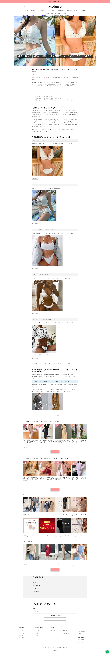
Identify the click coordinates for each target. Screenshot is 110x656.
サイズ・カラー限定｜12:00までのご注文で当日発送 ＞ (55, 1)
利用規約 (44, 647)
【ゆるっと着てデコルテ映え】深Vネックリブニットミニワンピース (46, 561)
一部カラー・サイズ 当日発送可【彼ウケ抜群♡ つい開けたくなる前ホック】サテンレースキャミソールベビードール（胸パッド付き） (30, 479)
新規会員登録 (66, 633)
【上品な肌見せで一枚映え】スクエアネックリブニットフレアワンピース (63, 561)
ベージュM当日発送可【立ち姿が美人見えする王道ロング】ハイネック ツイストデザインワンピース (62, 441)
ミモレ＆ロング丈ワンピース (62, 514)
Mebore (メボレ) (68, 376)
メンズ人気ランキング (38, 631)
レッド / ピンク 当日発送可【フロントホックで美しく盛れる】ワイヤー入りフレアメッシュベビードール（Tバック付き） (47, 478)
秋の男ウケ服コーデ (28, 514)
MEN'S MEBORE (38, 627)
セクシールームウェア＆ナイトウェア (78, 535)
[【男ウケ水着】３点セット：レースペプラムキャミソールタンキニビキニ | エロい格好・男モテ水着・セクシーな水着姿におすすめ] (44, 220)
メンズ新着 (36, 635)
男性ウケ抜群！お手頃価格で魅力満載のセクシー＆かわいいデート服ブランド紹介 (54, 100)
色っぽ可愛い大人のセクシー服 (78, 514)
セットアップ (36, 630)
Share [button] (34, 74)
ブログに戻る (55, 415)
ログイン (65, 631)
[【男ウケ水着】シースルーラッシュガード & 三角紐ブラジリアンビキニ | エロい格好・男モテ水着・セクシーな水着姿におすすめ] (44, 355)
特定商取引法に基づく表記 (62, 647)
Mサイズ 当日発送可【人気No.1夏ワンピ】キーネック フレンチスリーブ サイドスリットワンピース (47, 441)
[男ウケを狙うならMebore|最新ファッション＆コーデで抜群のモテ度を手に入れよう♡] (47, 410)
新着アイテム (21, 635)
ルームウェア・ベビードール (25, 633)
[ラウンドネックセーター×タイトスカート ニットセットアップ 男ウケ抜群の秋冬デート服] (38, 268)
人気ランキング (22, 631)
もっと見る (55, 451)
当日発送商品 (21, 637)
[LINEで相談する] (107, 651)
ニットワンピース (43, 514)
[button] (24, 6)
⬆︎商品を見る (35, 178)
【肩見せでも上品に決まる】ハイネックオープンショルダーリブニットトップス (30, 561)
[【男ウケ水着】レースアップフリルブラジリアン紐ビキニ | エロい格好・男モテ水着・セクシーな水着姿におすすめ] (47, 310)
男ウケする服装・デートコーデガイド (35, 15)
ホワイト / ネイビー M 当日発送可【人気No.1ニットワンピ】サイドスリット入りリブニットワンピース (79, 441)
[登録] (65, 619)
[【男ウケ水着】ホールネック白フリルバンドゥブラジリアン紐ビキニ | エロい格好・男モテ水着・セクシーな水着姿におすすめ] (47, 265)
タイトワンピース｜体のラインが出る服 (62, 535)
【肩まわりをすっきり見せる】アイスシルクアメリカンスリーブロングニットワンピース (79, 562)
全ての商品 (36, 633)
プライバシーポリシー (51, 647)
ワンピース (21, 630)
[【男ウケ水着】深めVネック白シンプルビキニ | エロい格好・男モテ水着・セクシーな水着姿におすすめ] (47, 176)
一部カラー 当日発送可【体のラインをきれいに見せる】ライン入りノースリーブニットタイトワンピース (30, 441)
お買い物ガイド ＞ (52, 630)
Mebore (25, 15)
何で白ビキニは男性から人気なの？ (43, 96)
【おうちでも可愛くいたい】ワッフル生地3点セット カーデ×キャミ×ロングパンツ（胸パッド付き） (79, 478)
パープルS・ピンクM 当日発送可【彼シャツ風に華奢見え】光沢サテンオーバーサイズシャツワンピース (63, 478)
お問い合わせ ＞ (52, 631)
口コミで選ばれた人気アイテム (46, 535)
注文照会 (65, 630)
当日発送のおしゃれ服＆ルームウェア (30, 535)
